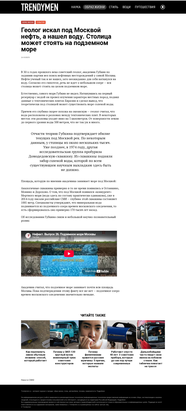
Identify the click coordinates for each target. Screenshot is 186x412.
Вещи (126, 7)
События (41, 22)
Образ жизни (95, 7)
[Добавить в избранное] (163, 7)
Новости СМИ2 (27, 380)
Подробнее (101, 391)
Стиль (113, 7)
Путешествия (145, 7)
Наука (76, 7)
